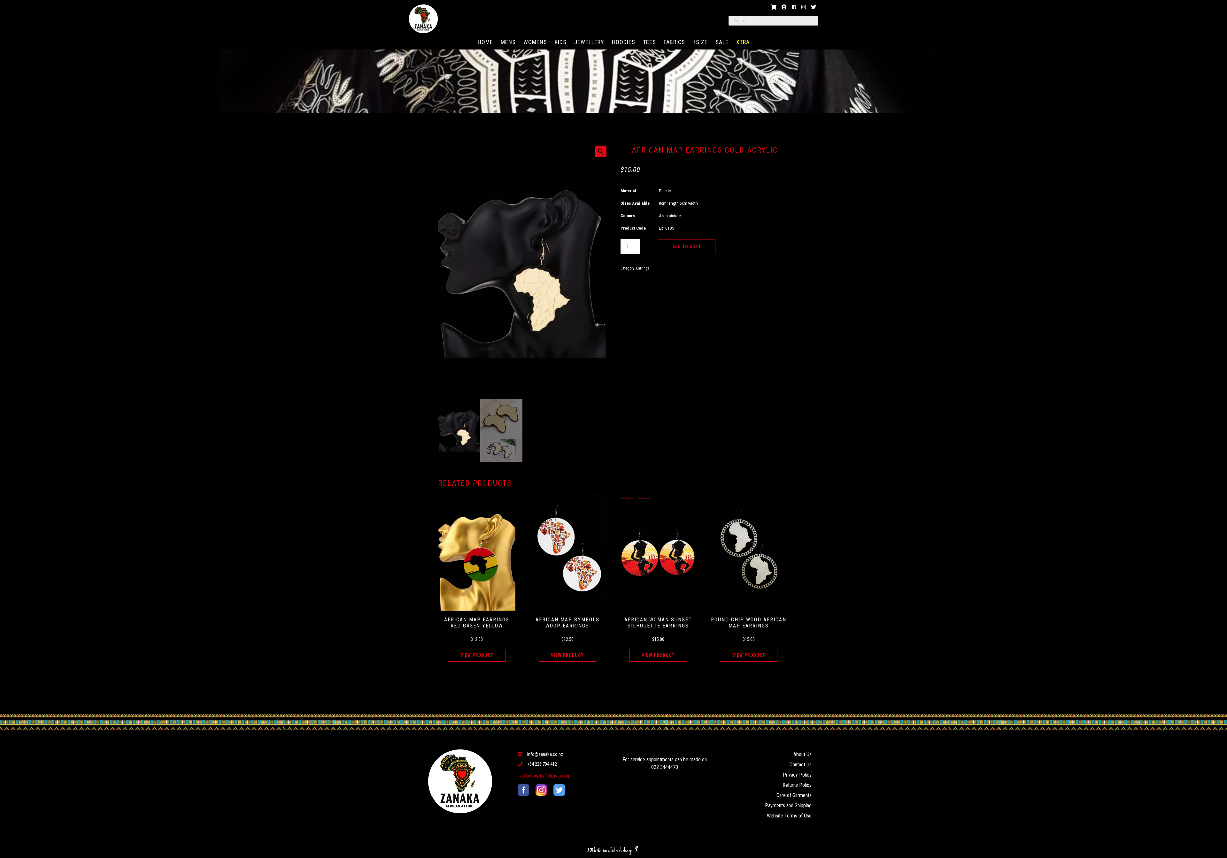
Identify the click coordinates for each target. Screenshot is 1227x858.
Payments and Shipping (788, 805)
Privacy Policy (797, 775)
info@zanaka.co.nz (545, 754)
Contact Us (801, 765)
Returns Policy (797, 785)
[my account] (784, 7)
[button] (600, 151)
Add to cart (686, 246)
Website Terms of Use (789, 816)
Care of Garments (794, 795)
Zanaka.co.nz (423, 18)
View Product (476, 655)
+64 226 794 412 (542, 764)
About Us (802, 754)
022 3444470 (664, 767)
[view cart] (773, 7)
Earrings (643, 268)
